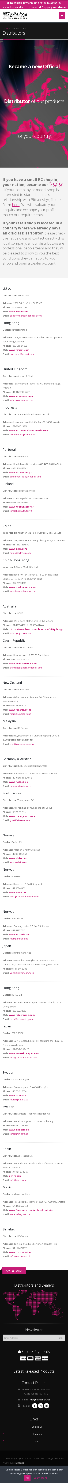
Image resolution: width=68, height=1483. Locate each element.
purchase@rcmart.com (22, 354)
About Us (37, 1434)
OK (27, 1478)
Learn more (40, 1477)
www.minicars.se (19, 1129)
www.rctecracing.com (22, 1014)
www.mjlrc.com (18, 548)
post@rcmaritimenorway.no (24, 896)
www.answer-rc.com (21, 396)
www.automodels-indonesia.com (28, 430)
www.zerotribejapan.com (24, 1053)
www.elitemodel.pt (20, 472)
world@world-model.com (23, 591)
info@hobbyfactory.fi (21, 510)
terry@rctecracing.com (21, 1019)
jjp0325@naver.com (20, 820)
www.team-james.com (22, 816)
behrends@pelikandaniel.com (26, 667)
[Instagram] (40, 1405)
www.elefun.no (18, 858)
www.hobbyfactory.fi (21, 506)
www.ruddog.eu (18, 781)
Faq (37, 1441)
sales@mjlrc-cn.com (20, 552)
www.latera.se (17, 1095)
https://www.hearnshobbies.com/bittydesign (36, 629)
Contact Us (37, 1426)
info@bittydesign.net (39, 1399)
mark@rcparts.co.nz (20, 713)
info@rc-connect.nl (20, 1256)
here (16, 204)
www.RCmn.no (17, 892)
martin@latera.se (19, 1099)
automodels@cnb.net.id (22, 434)
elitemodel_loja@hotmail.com (25, 476)
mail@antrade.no (19, 938)
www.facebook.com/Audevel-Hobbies (31, 1210)
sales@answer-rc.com (21, 400)
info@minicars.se (19, 1133)
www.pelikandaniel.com (23, 663)
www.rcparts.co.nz (20, 709)
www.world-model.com (22, 587)
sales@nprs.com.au (20, 633)
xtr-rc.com (15, 1175)
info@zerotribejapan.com (23, 1057)
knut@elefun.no (18, 862)
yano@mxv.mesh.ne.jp (22, 972)
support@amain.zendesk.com (26, 315)
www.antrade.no (19, 934)
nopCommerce (18, 1463)
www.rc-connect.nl (20, 1252)
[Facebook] (34, 1405)
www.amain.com (18, 311)
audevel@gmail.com (20, 1214)
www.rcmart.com (19, 349)
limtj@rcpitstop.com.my (22, 743)
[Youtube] (46, 1405)
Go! (61, 1338)
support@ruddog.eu (20, 786)
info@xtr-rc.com (18, 1180)
